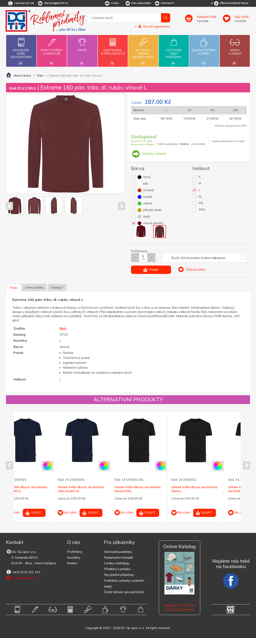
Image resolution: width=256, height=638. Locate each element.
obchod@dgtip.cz (56, 3)
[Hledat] (165, 17)
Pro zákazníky (141, 3)
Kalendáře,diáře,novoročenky (21, 53)
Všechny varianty (154, 153)
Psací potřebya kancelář (52, 51)
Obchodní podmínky (118, 552)
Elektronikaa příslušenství (113, 51)
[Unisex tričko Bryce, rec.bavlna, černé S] (213, 440)
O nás (115, 3)
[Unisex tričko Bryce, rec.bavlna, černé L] (99, 440)
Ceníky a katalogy (117, 563)
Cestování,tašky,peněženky (174, 53)
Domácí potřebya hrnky (204, 51)
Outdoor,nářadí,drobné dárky (143, 53)
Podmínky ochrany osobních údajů (124, 583)
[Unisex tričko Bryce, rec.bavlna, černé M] (156, 440)
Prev (9, 206)
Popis (13, 288)
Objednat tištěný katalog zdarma (179, 607)
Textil (82, 50)
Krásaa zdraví (234, 51)
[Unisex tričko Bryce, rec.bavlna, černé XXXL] (42, 440)
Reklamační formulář (118, 557)
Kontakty (168, 3)
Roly (63, 328)
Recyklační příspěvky (119, 575)
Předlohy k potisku (117, 569)
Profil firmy (75, 552)
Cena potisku (34, 287)
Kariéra (72, 563)
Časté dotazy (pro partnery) (124, 592)
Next (121, 206)
